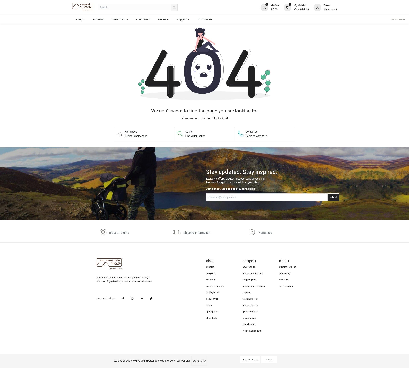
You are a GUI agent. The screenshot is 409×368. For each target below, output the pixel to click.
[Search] (174, 7)
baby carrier (212, 299)
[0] (264, 7)
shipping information (197, 233)
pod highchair (213, 292)
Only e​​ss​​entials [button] (250, 359)
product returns (119, 233)
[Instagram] (132, 298)
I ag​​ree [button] (269, 359)
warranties (265, 233)
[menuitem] (80, 19)
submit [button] (333, 197)
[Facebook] (123, 298)
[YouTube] (142, 298)
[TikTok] (151, 298)
